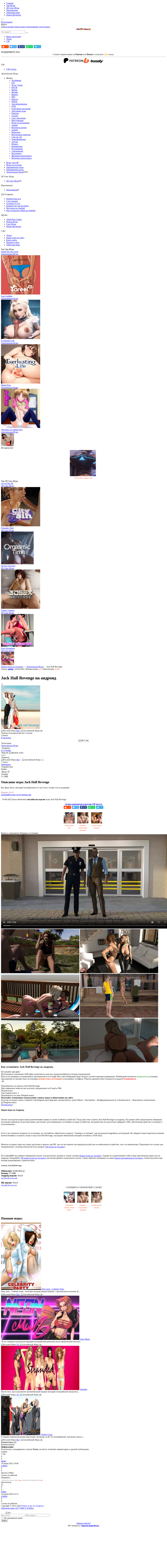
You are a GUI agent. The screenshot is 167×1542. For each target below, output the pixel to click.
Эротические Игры (14, 172)
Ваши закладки (13, 36)
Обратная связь (13, 13)
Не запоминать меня (13, 1518)
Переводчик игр (13, 199)
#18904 (4, 1496)
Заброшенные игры (15, 170)
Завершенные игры (14, 167)
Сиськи (14, 116)
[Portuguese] (86, 29)
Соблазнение (17, 151)
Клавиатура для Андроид (17, 206)
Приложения (12, 10)
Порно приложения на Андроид (128, 1158)
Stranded (83, 1389)
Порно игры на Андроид (12, 667)
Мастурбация (17, 120)
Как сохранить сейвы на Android (20, 210)
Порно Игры (12, 222)
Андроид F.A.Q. (13, 203)
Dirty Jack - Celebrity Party (53, 1289)
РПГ (13, 97)
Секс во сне (16, 137)
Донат (9, 39)
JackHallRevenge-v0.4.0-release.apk (16, 795)
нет (18, 731)
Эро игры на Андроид (55, 1147)
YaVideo (30, 1508)
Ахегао (14, 142)
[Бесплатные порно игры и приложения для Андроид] (25, 27)
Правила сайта (12, 242)
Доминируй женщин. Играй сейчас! (69, 1207)
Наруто (14, 99)
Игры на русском (14, 165)
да (17, 1395)
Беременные (16, 146)
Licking (14, 130)
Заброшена (6, 764)
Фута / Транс (17, 85)
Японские (15, 132)
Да (17, 1344)
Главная (9, 3)
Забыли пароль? (83, 1523)
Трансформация (18, 139)
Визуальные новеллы (21, 135)
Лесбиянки (16, 80)
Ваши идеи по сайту (15, 238)
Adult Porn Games (14, 219)
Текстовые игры (18, 111)
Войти (4, 1521)
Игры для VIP (12, 163)
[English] (77, 29)
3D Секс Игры (12, 8)
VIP (8, 41)
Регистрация (6, 22)
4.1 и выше (6, 750)
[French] (79, 29)
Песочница (16, 153)
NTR (13, 106)
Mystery (14, 144)
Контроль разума (18, 127)
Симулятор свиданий (20, 109)
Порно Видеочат (13, 15)
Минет (14, 90)
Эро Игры (10, 5)
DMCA (23, 1508)
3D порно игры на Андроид (33, 1158)
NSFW (14, 102)
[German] (81, 29)
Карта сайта (11, 240)
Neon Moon (85, 1339)
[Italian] (83, 29)
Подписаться (7, 1105)
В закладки (6, 738)
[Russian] (88, 29)
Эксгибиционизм (19, 104)
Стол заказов (12, 201)
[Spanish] (90, 29)
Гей (13, 83)
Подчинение (17, 149)
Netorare (15, 113)
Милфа (14, 92)
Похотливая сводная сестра (83, 478)
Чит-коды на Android (15, 208)
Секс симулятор (18, 118)
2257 (17, 1508)
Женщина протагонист (21, 156)
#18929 (4, 1466)
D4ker (3, 1492)
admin (10, 669)
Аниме (14, 125)
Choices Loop (46, 1434)
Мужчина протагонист (21, 158)
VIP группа (11, 69)
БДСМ (14, 87)
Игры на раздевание (20, 123)
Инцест (14, 94)
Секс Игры (11, 224)
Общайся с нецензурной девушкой (83, 828)
